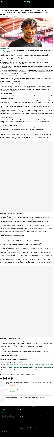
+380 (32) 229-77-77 (26, 429)
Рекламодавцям (40, 415)
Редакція (39, 413)
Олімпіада (26, 415)
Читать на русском (13, 16)
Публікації (17, 374)
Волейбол (26, 418)
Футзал (30, 415)
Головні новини (27, 374)
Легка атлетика (21, 416)
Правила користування (47, 413)
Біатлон (21, 418)
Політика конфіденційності (48, 415)
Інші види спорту (21, 420)
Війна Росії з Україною (4, 374)
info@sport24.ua (4, 413)
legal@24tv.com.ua (33, 430)
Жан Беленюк (12, 374)
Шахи (30, 418)
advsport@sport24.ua (12, 413)
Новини (22, 374)
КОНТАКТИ (3, 409)
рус (52, 1)
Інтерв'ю (33, 374)
